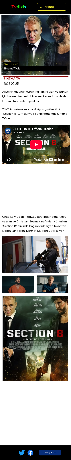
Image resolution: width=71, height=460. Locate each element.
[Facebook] (30, 453)
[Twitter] (21, 453)
